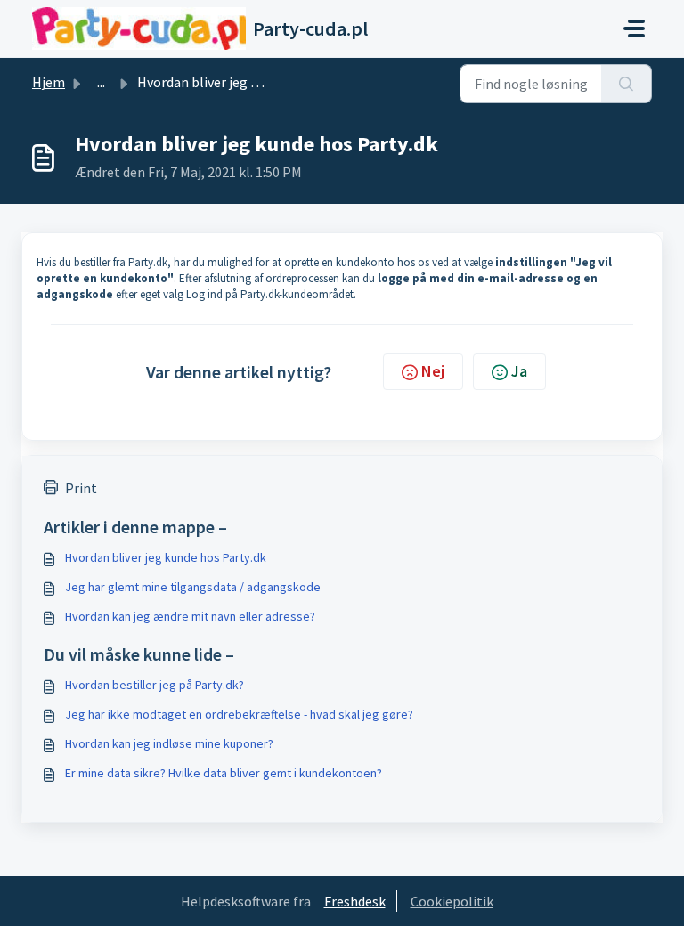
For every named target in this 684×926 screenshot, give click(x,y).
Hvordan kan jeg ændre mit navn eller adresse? (190, 616)
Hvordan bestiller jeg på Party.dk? (154, 685)
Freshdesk (355, 901)
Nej (432, 371)
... (101, 82)
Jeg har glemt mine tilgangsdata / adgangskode (193, 587)
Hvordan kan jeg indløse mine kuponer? (169, 743)
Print (81, 488)
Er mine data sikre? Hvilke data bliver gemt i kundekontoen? (223, 773)
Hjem (48, 82)
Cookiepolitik (452, 901)
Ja (519, 371)
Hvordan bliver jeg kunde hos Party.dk (165, 557)
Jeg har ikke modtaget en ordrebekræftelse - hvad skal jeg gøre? (239, 714)
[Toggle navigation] (634, 28)
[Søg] (626, 83)
